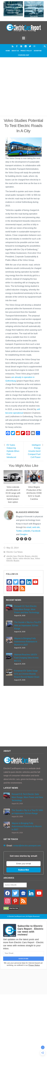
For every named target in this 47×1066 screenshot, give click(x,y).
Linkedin (26, 531)
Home (8, 50)
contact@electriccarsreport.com (27, 846)
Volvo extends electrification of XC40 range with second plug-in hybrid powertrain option (13, 494)
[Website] (17, 538)
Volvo (15, 558)
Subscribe (23, 870)
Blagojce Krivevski (27, 512)
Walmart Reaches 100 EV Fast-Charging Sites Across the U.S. (26, 658)
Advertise (37, 50)
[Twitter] (30, 46)
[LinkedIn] (25, 46)
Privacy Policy (26, 50)
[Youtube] (34, 46)
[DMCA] (11, 909)
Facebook (35, 531)
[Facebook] (17, 46)
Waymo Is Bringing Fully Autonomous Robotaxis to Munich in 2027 (25, 641)
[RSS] (13, 46)
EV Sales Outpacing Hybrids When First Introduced (13, 451)
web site (36, 527)
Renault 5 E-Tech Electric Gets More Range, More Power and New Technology (26, 609)
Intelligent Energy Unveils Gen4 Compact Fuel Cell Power (34, 451)
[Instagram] (21, 46)
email (28, 527)
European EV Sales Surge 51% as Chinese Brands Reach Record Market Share (26, 674)
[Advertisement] (23, 89)
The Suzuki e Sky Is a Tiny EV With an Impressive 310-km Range (27, 625)
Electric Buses (24, 556)
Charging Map (23, 55)
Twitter (19, 531)
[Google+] (25, 538)
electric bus (12, 556)
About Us (15, 50)
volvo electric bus (26, 558)
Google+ (24, 534)
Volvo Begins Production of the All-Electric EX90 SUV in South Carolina (34, 493)
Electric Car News (15, 552)
